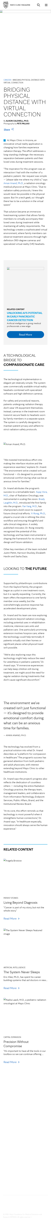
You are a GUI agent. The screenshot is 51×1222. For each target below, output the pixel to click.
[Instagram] (33, 1207)
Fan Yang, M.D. (29, 506)
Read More (25, 334)
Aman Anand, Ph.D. (13, 183)
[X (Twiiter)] (6, 1207)
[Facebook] (15, 1207)
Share (7, 129)
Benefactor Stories (13, 1144)
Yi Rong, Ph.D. (38, 513)
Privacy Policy (37, 1217)
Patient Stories (11, 1139)
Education (8, 1123)
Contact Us (16, 1180)
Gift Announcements (14, 1149)
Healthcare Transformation (17, 1113)
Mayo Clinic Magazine (20, 5)
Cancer (7, 80)
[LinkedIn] (42, 1207)
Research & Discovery (14, 1118)
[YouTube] (24, 1207)
